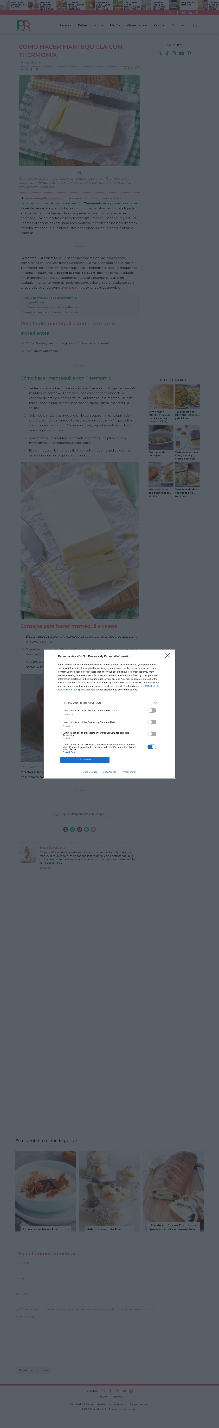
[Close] (168, 656)
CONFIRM (85, 759)
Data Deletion (90, 771)
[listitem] (109, 703)
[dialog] (109, 714)
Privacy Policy (128, 771)
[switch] (151, 710)
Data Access (109, 771)
